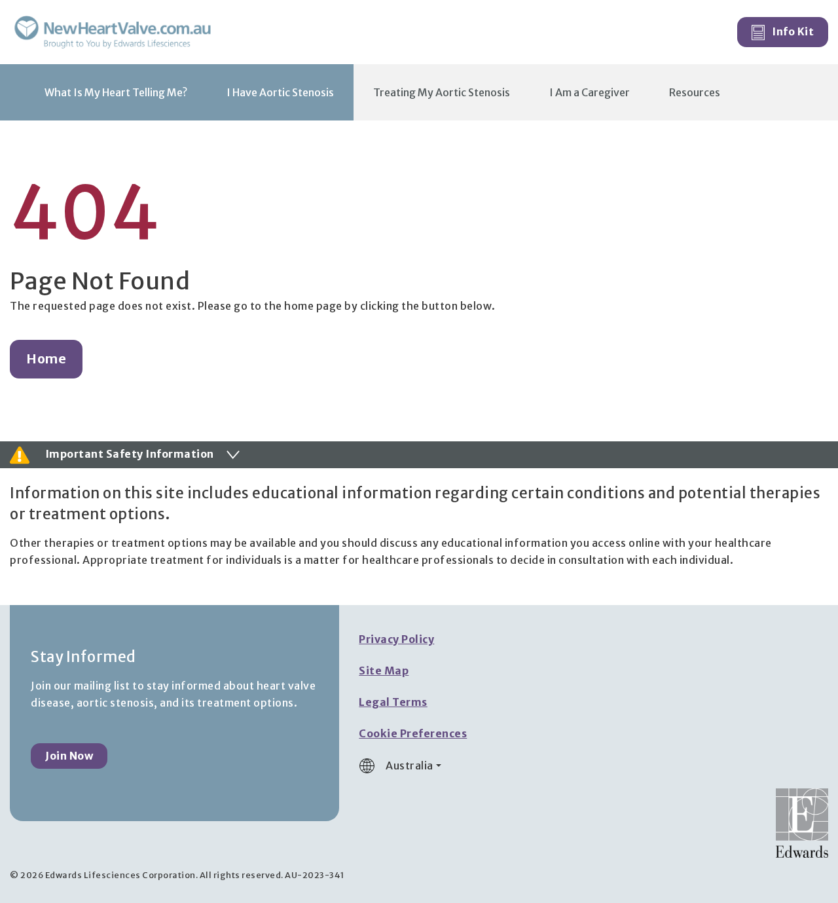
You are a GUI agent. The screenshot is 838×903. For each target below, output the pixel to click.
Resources (694, 92)
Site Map (384, 670)
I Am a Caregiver (589, 92)
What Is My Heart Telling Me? (116, 92)
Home (46, 359)
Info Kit (792, 31)
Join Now (69, 755)
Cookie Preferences (413, 733)
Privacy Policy (396, 639)
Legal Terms (393, 702)
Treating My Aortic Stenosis (441, 92)
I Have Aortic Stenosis (280, 92)
